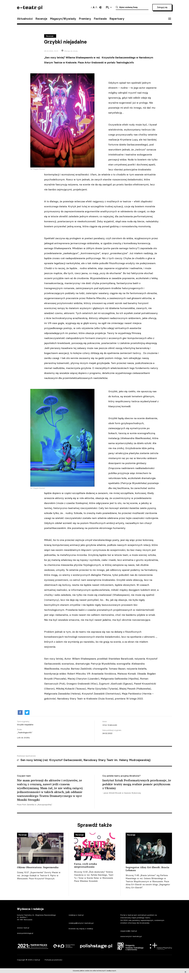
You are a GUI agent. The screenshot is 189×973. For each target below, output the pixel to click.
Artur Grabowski (109, 725)
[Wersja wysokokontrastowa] (100, 7)
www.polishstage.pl (25, 933)
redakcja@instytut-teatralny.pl (81, 923)
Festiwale (100, 18)
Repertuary (116, 18)
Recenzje (41, 18)
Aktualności (25, 18)
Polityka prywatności (53, 960)
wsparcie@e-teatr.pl (128, 931)
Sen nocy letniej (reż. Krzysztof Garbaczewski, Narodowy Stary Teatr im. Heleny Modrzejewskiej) (85, 760)
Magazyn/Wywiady (63, 18)
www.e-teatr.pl (23, 928)
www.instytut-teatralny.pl (131, 936)
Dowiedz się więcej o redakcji (81, 929)
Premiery (85, 18)
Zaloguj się (162, 7)
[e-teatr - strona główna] (29, 9)
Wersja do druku (71, 51)
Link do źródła (23, 737)
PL (107, 7)
